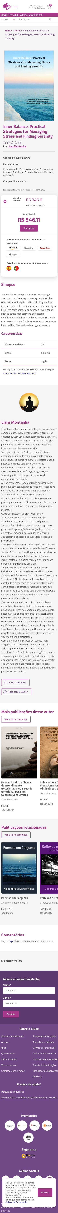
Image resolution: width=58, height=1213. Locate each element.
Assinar (11, 1013)
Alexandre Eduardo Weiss (14, 902)
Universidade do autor (44, 1053)
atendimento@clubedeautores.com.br (20, 373)
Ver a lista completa (16, 719)
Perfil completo (17, 682)
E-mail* (7, 998)
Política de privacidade (44, 1036)
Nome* (7, 985)
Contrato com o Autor (12, 1070)
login (11, 941)
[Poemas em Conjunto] (19, 868)
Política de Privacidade (16, 1202)
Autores (5, 1042)
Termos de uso (9, 1065)
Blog (3, 1047)
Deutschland (36, 14)
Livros (17, 30)
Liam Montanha (17, 146)
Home (8, 30)
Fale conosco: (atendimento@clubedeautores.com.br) (29, 1097)
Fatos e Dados (9, 1059)
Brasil (4, 14)
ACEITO (45, 1192)
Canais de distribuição (44, 1065)
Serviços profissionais (44, 1047)
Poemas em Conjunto (14, 898)
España (23, 14)
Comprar (29, 228)
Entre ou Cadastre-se (39, 7)
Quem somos (8, 1053)
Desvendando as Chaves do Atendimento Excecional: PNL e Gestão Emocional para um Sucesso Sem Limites (17, 788)
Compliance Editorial (43, 1042)
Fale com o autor (18, 691)
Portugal (13, 14)
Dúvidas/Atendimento (12, 1036)
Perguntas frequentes (12, 1091)
